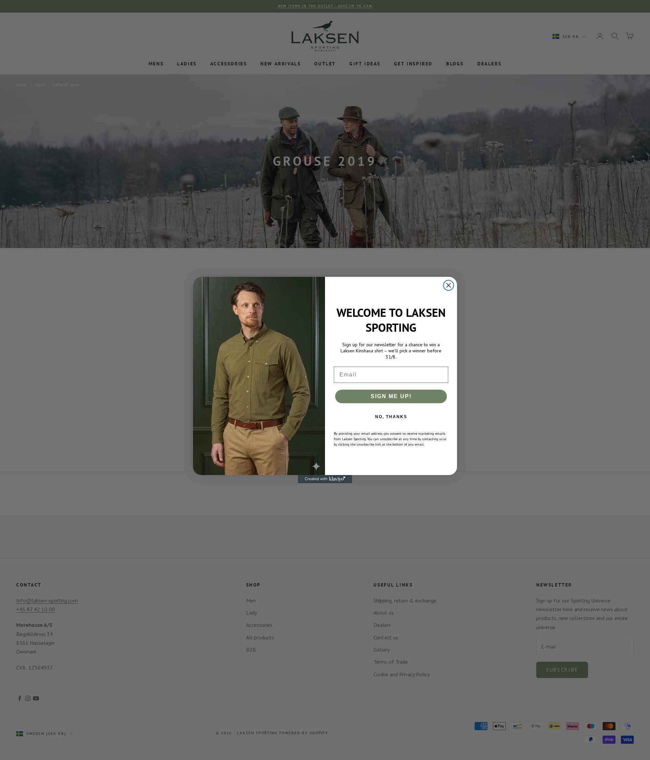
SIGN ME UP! (391, 396)
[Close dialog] (448, 285)
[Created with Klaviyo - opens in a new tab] (325, 479)
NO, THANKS (391, 416)
